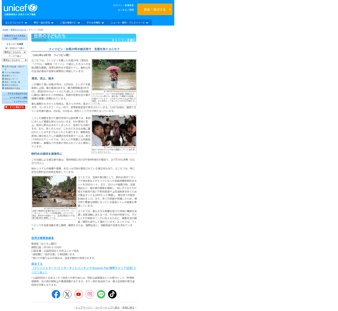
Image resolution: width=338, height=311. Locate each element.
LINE (101, 294)
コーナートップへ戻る (107, 307)
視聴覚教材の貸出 (12, 88)
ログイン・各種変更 (123, 5)
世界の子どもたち (18, 29)
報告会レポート (11, 78)
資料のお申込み (11, 85)
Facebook (56, 294)
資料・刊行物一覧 (12, 82)
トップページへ (20, 101)
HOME (5, 29)
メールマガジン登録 (18, 97)
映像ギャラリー (11, 75)
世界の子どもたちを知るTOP (15, 37)
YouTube (78, 294)
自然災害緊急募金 (42, 238)
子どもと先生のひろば (17, 93)
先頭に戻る (128, 307)
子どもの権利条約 (12, 72)
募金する (83, 267)
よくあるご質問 (126, 10)
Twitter (67, 294)
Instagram (90, 294)
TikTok (112, 294)
